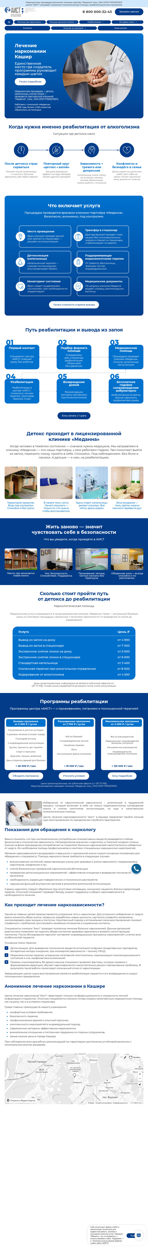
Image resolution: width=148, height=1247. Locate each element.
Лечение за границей (73, 28)
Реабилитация (94, 22)
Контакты (27, 28)
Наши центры (120, 28)
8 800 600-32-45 (97, 12)
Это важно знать (126, 22)
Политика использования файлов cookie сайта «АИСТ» (106, 1242)
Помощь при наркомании (29, 22)
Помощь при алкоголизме (61, 22)
